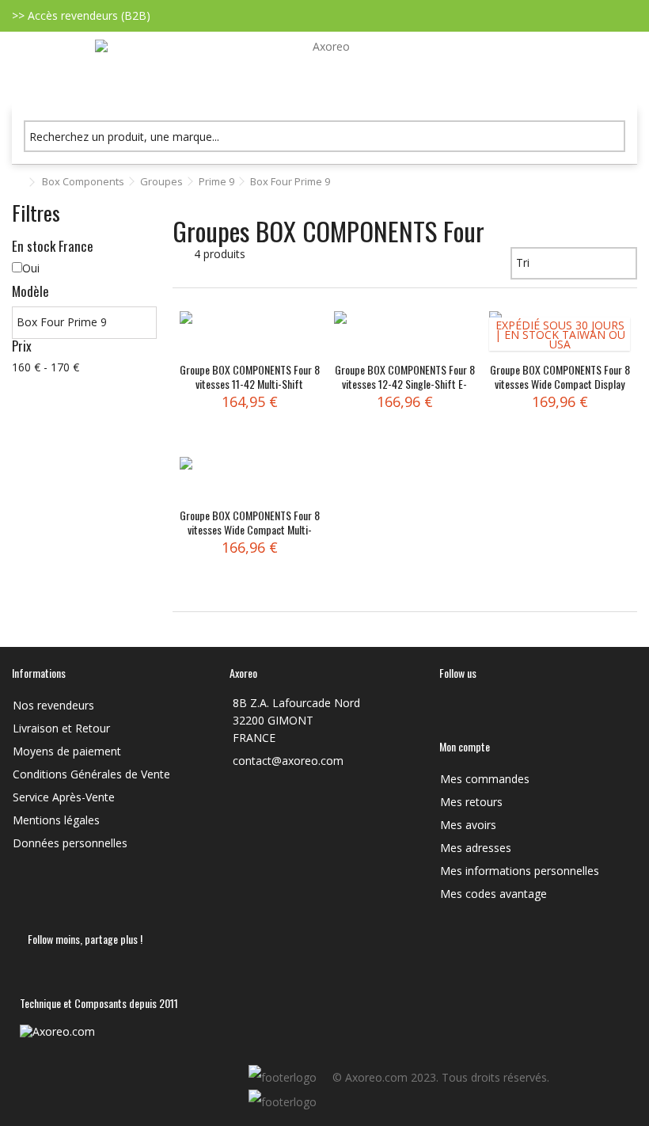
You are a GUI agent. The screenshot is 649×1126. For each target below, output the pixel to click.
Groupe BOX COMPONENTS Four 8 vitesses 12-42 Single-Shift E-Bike (405, 383)
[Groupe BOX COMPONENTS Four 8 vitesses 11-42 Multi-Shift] (250, 335)
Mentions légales (56, 820)
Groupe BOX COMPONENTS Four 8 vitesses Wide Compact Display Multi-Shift (560, 383)
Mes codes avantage (493, 894)
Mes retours (471, 802)
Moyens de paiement (67, 751)
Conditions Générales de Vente (91, 774)
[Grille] (182, 259)
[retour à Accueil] (16, 182)
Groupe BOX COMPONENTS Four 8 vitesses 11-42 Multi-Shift (250, 376)
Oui (31, 268)
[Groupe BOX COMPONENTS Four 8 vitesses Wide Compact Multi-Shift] (250, 480)
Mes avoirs (468, 825)
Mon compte (464, 746)
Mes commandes (484, 779)
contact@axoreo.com (288, 760)
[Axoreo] (324, 70)
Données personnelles (70, 843)
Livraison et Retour (61, 728)
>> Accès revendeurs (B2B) (81, 15)
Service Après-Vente (64, 797)
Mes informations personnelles (519, 871)
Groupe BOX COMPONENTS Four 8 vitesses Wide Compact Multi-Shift (250, 529)
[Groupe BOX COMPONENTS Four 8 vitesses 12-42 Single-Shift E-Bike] (404, 335)
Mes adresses (475, 848)
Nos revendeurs (53, 705)
